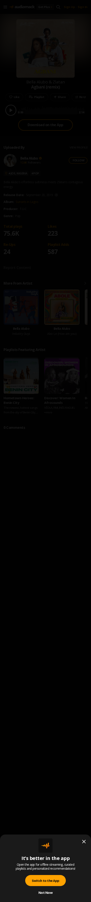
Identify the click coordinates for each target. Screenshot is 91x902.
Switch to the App (45, 880)
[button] (45, 451)
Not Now (45, 892)
